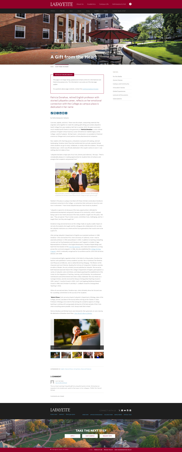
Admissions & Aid (119, 4)
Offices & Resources (96, 414)
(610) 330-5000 (70, 414)
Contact (61, 414)
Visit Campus (90, 436)
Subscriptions (117, 99)
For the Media (117, 76)
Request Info (107, 436)
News (71, 11)
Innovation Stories (119, 87)
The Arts (62, 11)
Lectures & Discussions (120, 95)
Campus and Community (121, 84)
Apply (73, 436)
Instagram (127, 410)
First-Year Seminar (74, 247)
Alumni (105, 11)
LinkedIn (130, 410)
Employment (118, 414)
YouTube (125, 410)
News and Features (86, 369)
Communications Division (90, 89)
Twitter (119, 410)
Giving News (77, 369)
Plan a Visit (53, 414)
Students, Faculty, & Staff (119, 11)
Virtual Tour (128, 414)
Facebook (122, 410)
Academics (91, 4)
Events (79, 11)
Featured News (69, 369)
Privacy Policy (108, 449)
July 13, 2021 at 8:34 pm (61, 382)
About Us (79, 4)
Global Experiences (119, 91)
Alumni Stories (117, 80)
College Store (108, 414)
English (62, 369)
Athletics (52, 11)
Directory (85, 414)
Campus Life (104, 4)
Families (97, 11)
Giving (87, 11)
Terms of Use (98, 449)
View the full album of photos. (83, 313)
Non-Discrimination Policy (123, 449)
